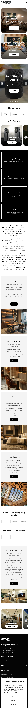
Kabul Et (13, 696)
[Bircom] (6, 2)
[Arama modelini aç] (23, 2)
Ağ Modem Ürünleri (7, 677)
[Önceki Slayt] (2, 83)
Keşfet (14, 28)
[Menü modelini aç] (26, 2)
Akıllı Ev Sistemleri (6, 674)
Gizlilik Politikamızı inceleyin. (11, 691)
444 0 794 (8, 648)
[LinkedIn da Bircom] (4, 661)
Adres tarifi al (11, 626)
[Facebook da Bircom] (2, 661)
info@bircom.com (10, 650)
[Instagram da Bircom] (7, 661)
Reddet (13, 700)
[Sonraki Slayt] (26, 83)
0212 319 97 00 (9, 652)
